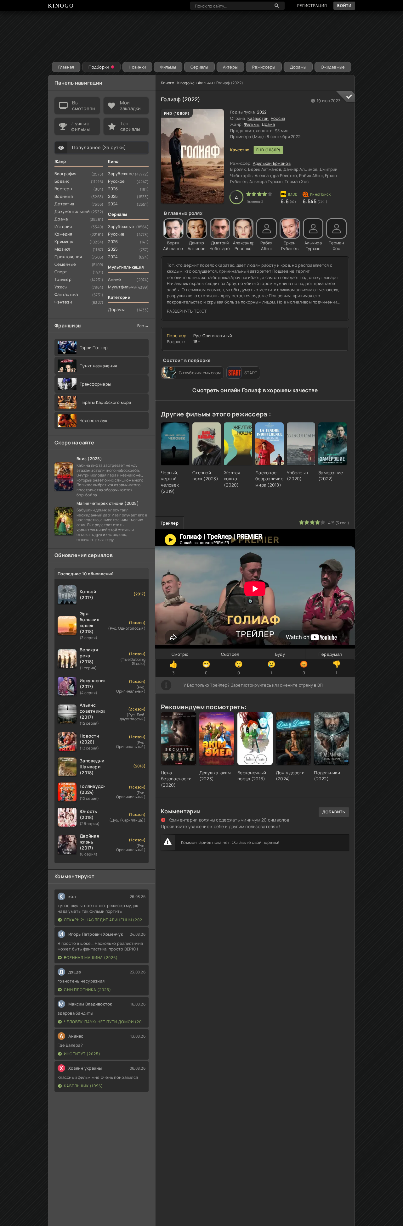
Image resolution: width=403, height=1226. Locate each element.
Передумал (330, 654)
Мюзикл (62, 249)
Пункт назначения (98, 366)
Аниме (114, 279)
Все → (143, 325)
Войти (344, 5)
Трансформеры (95, 384)
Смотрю (180, 654)
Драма (268, 124)
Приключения (68, 256)
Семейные (65, 264)
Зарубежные (121, 226)
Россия (278, 118)
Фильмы (168, 67)
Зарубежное (121, 173)
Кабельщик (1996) (83, 1086)
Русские (116, 234)
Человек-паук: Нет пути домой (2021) (104, 1021)
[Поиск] (277, 6)
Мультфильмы (122, 287)
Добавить (333, 812)
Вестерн (63, 189)
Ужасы (60, 287)
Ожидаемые (333, 67)
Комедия (63, 234)
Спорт (60, 272)
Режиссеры (263, 67)
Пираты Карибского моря (105, 402)
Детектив (64, 204)
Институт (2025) (82, 1053)
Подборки (98, 67)
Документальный (72, 211)
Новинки (137, 67)
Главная (66, 67)
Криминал (64, 241)
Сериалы (199, 67)
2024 (113, 204)
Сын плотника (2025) (87, 989)
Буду (280, 654)
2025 (113, 196)
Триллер (62, 279)
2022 (261, 112)
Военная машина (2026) (91, 957)
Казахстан (258, 118)
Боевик (61, 181)
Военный (63, 196)
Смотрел (230, 654)
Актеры (230, 67)
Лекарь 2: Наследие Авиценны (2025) (104, 919)
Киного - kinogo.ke (178, 83)
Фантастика (66, 294)
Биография (65, 173)
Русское (116, 181)
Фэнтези (63, 302)
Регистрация (312, 5)
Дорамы (298, 67)
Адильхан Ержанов (272, 163)
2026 (113, 189)
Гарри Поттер (94, 347)
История (63, 226)
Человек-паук (93, 420)
